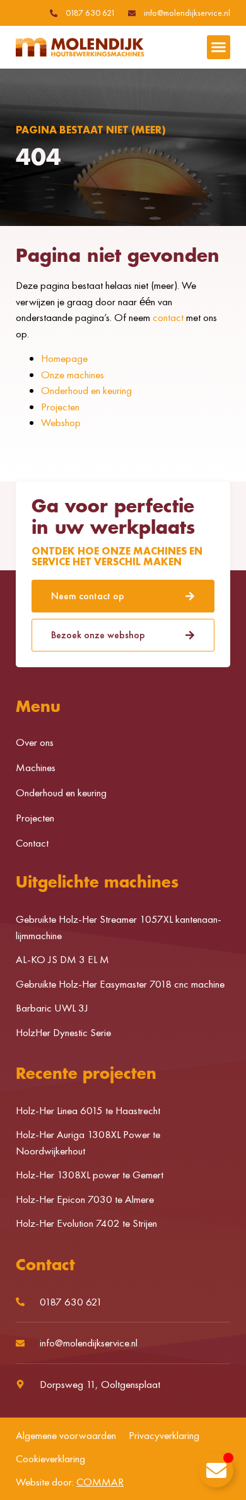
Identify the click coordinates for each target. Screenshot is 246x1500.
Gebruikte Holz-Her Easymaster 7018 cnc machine (120, 984)
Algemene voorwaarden (66, 1435)
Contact (32, 843)
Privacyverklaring (164, 1435)
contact (168, 317)
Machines (36, 767)
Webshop (61, 422)
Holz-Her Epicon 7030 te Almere (85, 1199)
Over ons (35, 742)
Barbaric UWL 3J (52, 1008)
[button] (219, 47)
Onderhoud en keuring (86, 390)
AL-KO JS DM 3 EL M (62, 959)
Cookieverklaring (50, 1458)
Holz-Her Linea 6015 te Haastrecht (88, 1110)
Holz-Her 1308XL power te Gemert (89, 1174)
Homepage (64, 358)
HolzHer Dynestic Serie (63, 1032)
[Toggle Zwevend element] (216, 1470)
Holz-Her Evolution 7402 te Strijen (86, 1223)
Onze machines (72, 374)
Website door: (70, 1482)
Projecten (60, 407)
